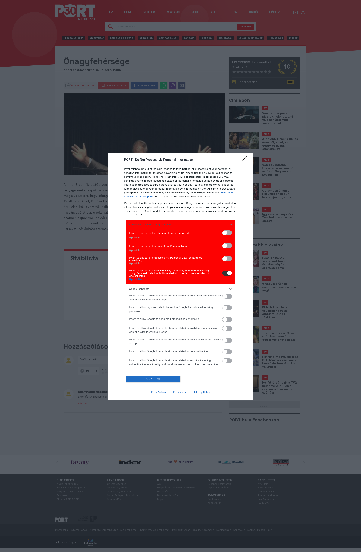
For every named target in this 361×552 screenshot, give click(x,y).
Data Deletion (159, 392)
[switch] (227, 232)
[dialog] (180, 276)
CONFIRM (153, 379)
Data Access (180, 392)
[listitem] (180, 225)
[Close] (245, 160)
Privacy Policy (202, 392)
